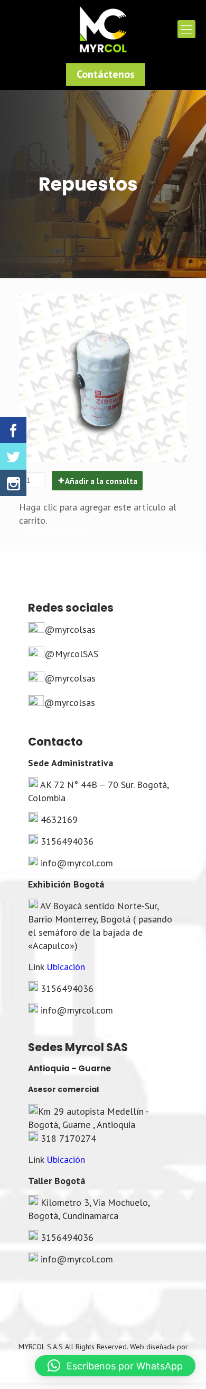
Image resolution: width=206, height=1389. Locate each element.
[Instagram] (13, 483)
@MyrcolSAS (71, 654)
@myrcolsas (70, 629)
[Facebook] (13, 430)
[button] (115, 1365)
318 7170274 (68, 1138)
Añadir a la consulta (101, 481)
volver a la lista (51, 533)
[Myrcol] (103, 29)
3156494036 (67, 841)
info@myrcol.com (77, 863)
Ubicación (65, 967)
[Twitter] (13, 456)
